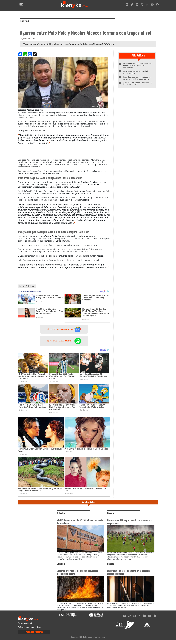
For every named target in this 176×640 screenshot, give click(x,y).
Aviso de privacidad (25, 623)
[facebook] (157, 5)
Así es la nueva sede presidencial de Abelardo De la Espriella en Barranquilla (137, 65)
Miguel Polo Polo (26, 286)
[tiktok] (132, 5)
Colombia (61, 513)
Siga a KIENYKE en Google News (60, 329)
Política (24, 21)
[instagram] (137, 5)
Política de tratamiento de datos (29, 627)
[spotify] (127, 5)
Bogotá (110, 513)
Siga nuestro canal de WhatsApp (60, 341)
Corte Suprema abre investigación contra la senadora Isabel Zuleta (136, 78)
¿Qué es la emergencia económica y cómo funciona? (137, 84)
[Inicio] (74, 4)
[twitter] (142, 5)
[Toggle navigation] (21, 4)
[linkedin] (147, 5)
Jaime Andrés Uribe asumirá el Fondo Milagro (135, 72)
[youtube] (152, 5)
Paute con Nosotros (34, 632)
